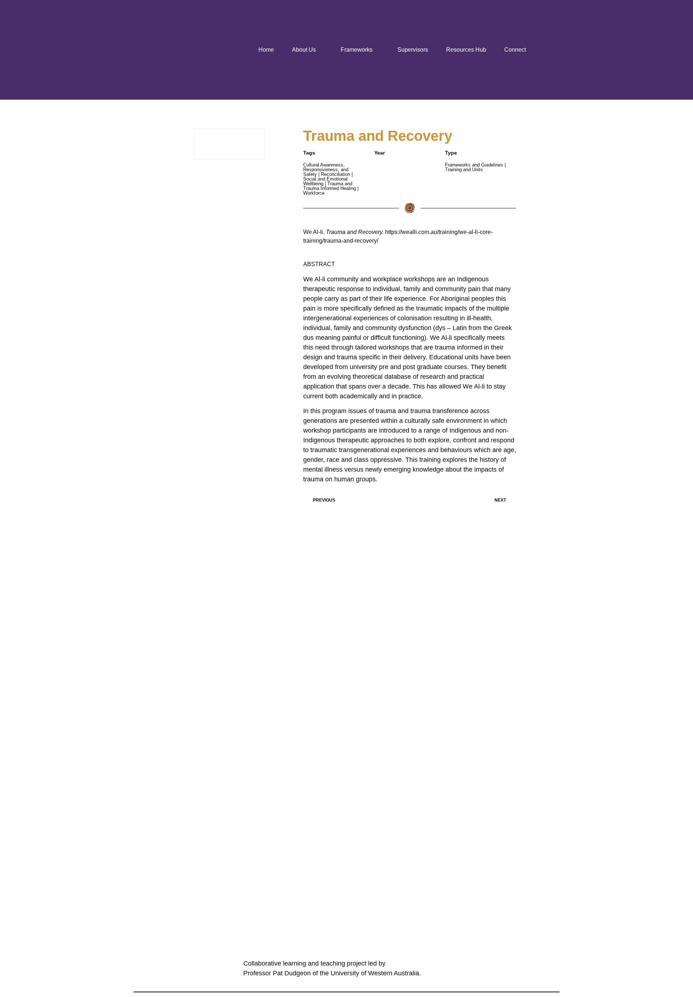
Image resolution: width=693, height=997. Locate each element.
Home (266, 50)
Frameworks (356, 50)
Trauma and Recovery (377, 136)
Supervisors (412, 50)
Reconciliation (335, 174)
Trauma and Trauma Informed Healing (329, 186)
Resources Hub (466, 50)
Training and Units (464, 169)
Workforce (313, 193)
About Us (304, 50)
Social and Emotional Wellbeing (325, 181)
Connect (515, 50)
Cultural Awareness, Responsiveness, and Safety (325, 169)
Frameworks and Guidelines (474, 165)
